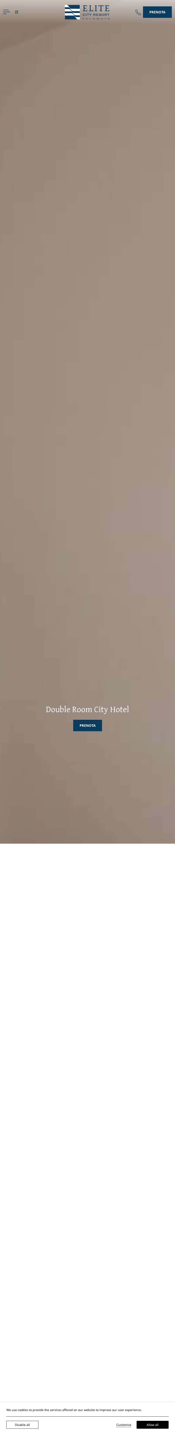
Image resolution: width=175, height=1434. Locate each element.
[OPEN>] (6, 11)
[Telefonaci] (138, 12)
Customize (123, 1425)
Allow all (153, 1425)
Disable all (22, 1425)
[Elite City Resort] (87, 11)
